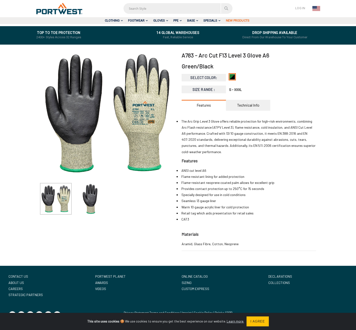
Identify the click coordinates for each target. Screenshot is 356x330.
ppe (175, 20)
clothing (112, 20)
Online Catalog (195, 276)
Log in (300, 8)
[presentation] (46, 113)
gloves (159, 20)
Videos (100, 289)
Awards (101, 283)
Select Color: (203, 77)
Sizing (187, 283)
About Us (16, 283)
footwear (136, 20)
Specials (210, 20)
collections (279, 283)
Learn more (235, 321)
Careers (15, 289)
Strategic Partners (25, 295)
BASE (191, 20)
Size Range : (204, 89)
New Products (237, 20)
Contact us (18, 276)
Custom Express (195, 289)
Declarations (280, 276)
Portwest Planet (110, 276)
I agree (257, 321)
